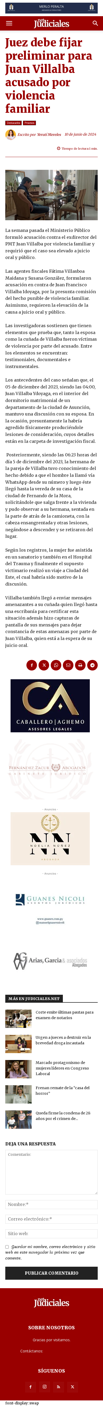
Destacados (13, 123)
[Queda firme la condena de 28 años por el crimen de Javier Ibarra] (18, 1119)
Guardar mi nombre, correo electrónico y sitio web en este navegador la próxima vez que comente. (50, 1252)
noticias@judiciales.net (63, 1350)
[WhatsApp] (56, 665)
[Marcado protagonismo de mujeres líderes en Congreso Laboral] (18, 1069)
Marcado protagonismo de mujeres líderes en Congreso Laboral (62, 1068)
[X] (44, 665)
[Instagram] (44, 1387)
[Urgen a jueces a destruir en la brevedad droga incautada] (18, 1044)
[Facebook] (31, 665)
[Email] (68, 665)
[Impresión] (80, 665)
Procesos (29, 123)
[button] (9, 23)
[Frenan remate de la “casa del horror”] (18, 1094)
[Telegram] (92, 665)
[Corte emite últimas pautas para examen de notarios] (18, 1019)
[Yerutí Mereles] (11, 134)
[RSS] (58, 1387)
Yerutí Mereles (49, 134)
